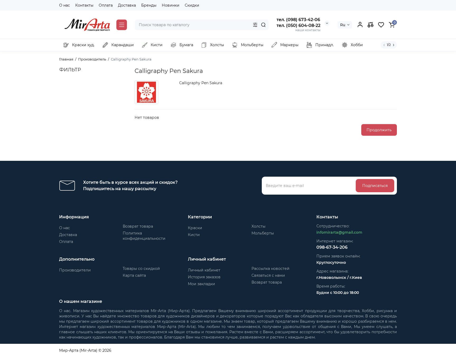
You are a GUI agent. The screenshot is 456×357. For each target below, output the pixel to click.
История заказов (204, 277)
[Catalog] (121, 25)
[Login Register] (360, 25)
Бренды (148, 5)
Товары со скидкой (141, 268)
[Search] (263, 25)
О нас (64, 5)
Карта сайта (134, 275)
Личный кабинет (204, 270)
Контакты (84, 5)
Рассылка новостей (270, 268)
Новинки (170, 5)
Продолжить (379, 130)
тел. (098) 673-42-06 (298, 19)
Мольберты (262, 233)
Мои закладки (201, 283)
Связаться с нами (268, 275)
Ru (342, 24)
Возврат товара (138, 226)
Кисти (194, 234)
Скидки (192, 5)
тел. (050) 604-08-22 (298, 25)
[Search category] (255, 25)
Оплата (106, 5)
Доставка (127, 5)
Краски (195, 228)
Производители (75, 270)
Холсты (258, 226)
